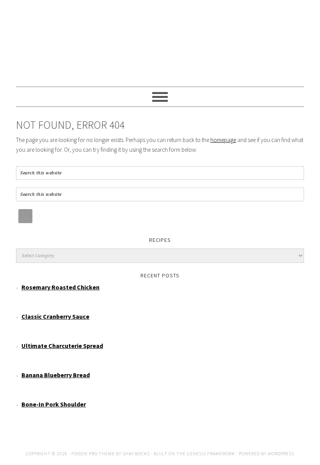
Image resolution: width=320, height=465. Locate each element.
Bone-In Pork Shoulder (53, 404)
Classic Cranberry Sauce (55, 316)
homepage (223, 140)
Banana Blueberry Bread (55, 375)
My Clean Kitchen (160, 40)
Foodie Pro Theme (93, 453)
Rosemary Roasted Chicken (60, 287)
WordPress (281, 453)
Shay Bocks (136, 453)
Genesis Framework (211, 453)
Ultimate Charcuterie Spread (62, 346)
